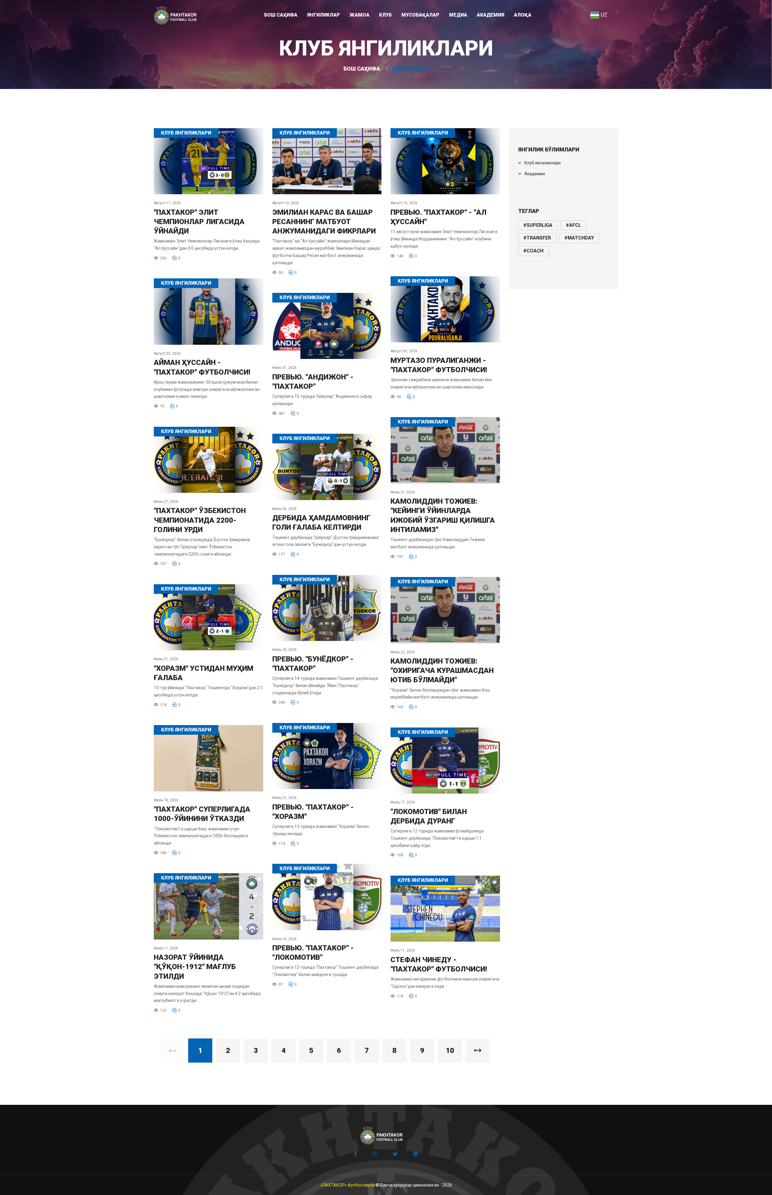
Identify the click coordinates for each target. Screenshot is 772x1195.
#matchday (579, 238)
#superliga (537, 225)
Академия (534, 173)
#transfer (537, 238)
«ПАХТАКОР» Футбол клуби (347, 1185)
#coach (533, 251)
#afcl (573, 225)
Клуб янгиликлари (542, 162)
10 (450, 1050)
